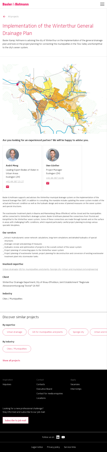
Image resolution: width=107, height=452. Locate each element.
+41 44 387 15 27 (15, 181)
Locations (41, 398)
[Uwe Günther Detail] (52, 156)
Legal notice (37, 447)
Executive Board (44, 388)
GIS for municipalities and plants (34, 269)
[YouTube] (63, 437)
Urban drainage (10, 269)
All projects (13, 16)
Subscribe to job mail (15, 420)
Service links (70, 447)
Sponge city (55, 269)
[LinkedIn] (58, 437)
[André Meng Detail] (12, 156)
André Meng (12, 165)
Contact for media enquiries (50, 393)
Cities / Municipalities (17, 348)
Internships (75, 388)
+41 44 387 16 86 (55, 178)
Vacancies (75, 384)
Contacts (41, 384)
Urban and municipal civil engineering (80, 269)
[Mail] (7, 187)
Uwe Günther (52, 165)
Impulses (7, 384)
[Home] (16, 4)
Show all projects (11, 360)
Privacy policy (53, 447)
